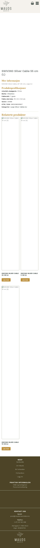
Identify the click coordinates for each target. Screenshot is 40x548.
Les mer (6, 280)
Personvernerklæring (20, 487)
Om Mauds (20, 465)
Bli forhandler (20, 469)
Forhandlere (20, 473)
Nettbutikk (20, 462)
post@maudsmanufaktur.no (20, 516)
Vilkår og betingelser (20, 485)
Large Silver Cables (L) (18, 107)
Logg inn (20, 476)
